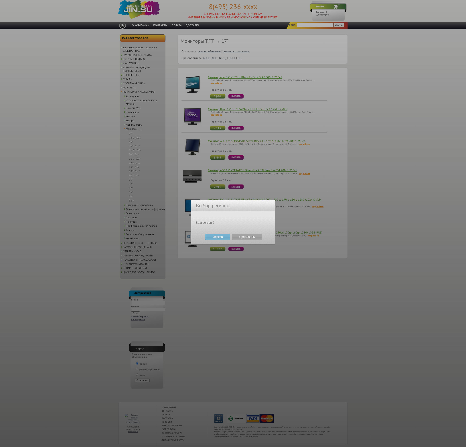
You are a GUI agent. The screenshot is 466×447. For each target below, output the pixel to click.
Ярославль (247, 237)
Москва (217, 237)
